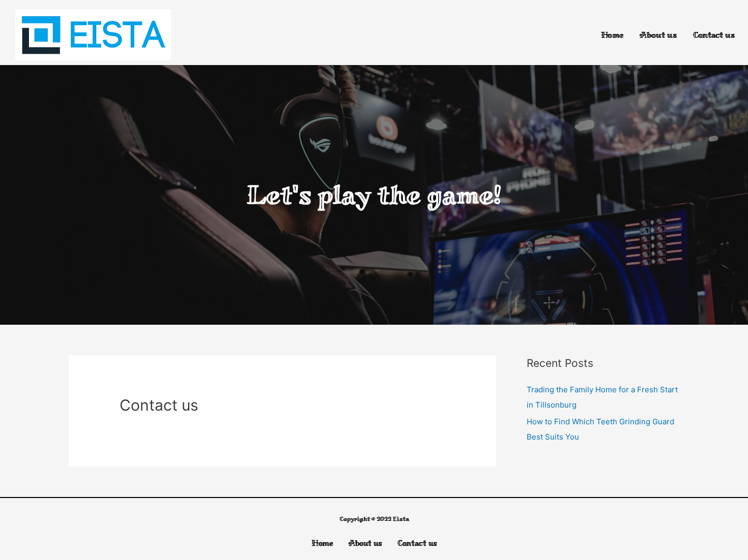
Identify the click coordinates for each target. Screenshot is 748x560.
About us (658, 35)
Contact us (714, 35)
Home (612, 35)
